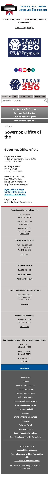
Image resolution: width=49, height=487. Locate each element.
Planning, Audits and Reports (25, 401)
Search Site (6, 97)
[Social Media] (33, 70)
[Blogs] (29, 70)
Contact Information (15, 191)
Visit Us (20, 19)
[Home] (24, 8)
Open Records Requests (25, 385)
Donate (42, 19)
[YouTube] (25, 70)
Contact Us (8, 19)
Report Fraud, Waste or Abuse (25, 433)
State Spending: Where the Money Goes (25, 437)
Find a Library (40, 97)
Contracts (26, 413)
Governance (24, 22)
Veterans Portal (25, 425)
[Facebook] (16, 70)
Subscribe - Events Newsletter (26, 460)
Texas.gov (25, 421)
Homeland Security (25, 429)
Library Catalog (26, 97)
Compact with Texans (25, 389)
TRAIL (15, 97)
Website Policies (27, 446)
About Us (31, 19)
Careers (25, 381)
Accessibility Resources (27, 450)
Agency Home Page (14, 189)
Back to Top (24, 368)
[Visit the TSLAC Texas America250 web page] (24, 61)
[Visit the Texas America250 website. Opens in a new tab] (24, 93)
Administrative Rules (15, 194)
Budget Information (25, 397)
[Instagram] (20, 70)
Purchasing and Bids (25, 409)
